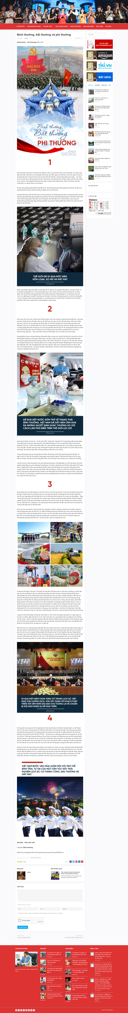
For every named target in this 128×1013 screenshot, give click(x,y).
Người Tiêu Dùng (75, 26)
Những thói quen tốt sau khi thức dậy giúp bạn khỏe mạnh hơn (55, 996)
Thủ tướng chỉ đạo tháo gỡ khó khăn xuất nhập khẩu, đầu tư (70, 872)
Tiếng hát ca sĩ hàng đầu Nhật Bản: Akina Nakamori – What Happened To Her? (80, 962)
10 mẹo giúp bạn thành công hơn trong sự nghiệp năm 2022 (79, 997)
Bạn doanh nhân (88, 26)
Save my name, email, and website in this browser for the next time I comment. (41, 913)
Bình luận (104, 85)
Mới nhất (90, 85)
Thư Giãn (108, 26)
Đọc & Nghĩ (99, 26)
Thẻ (110, 85)
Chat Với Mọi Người (62, 26)
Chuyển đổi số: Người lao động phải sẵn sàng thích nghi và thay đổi (103, 966)
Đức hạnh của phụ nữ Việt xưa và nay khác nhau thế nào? (79, 987)
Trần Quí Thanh (109, 1010)
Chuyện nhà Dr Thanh (34, 26)
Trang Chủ (21, 26)
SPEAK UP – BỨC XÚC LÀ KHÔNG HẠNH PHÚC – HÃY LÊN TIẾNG (103, 981)
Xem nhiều (97, 85)
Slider (25, 861)
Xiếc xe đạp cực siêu (78, 978)
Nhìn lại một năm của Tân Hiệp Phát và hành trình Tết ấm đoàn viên (103, 954)
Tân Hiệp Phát (47, 26)
